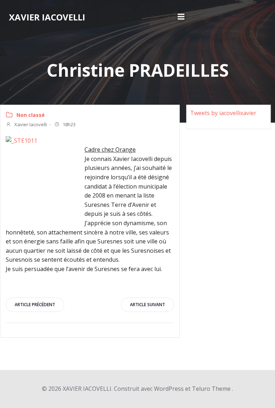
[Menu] (181, 17)
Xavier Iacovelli (30, 124)
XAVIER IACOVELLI (47, 17)
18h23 (69, 124)
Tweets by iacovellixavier (223, 113)
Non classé (30, 115)
